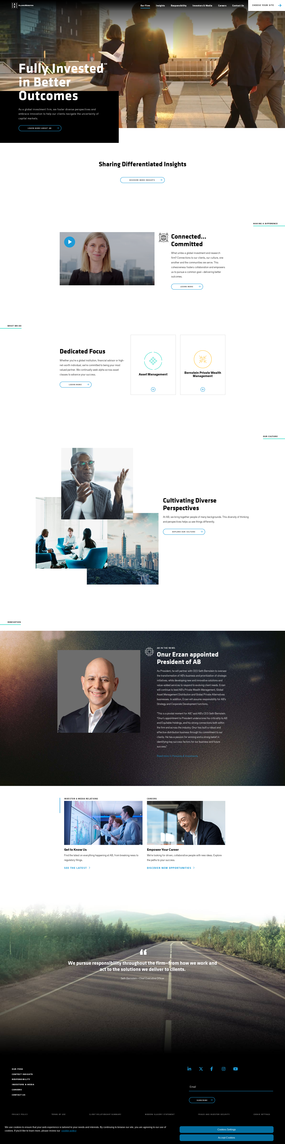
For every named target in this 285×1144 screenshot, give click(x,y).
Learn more (187, 287)
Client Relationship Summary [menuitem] (105, 1114)
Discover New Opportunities (170, 868)
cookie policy (68, 1130)
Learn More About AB (40, 128)
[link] (103, 824)
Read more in (177, 756)
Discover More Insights (142, 180)
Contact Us (238, 5)
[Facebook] (213, 1068)
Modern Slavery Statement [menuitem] (160, 1114)
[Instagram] (225, 1068)
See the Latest (76, 868)
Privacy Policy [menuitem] (20, 1114)
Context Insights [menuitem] (22, 1074)
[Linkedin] (190, 1068)
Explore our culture (184, 532)
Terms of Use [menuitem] (59, 1114)
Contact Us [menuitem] (19, 1094)
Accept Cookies (226, 1137)
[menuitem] (145, 5)
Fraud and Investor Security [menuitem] (214, 1114)
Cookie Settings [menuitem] (262, 1114)
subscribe (202, 1100)
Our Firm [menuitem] (17, 1069)
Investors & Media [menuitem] (23, 1084)
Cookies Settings (226, 1129)
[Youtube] (236, 1068)
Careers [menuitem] (17, 1089)
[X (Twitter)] (202, 1068)
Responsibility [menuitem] (21, 1079)
